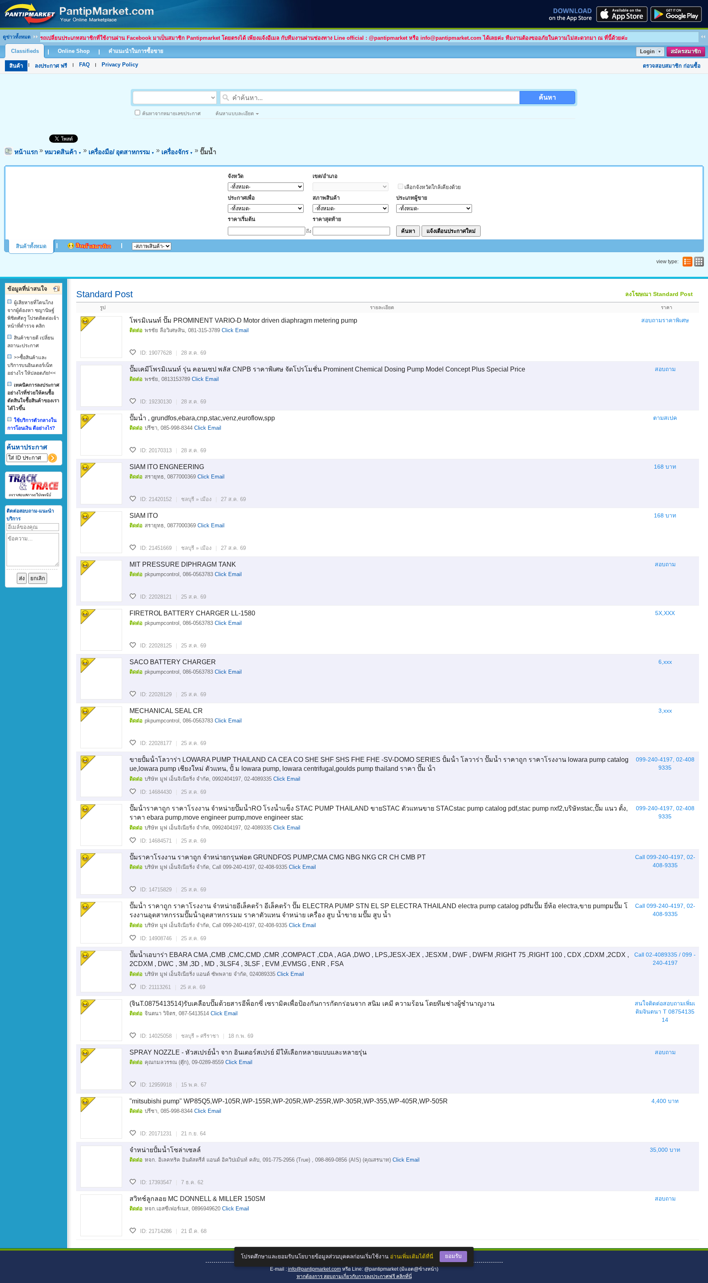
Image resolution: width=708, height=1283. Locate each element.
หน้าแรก (26, 151)
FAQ (84, 65)
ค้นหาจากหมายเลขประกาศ (171, 113)
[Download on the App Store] (621, 14)
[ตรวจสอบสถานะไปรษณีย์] (33, 495)
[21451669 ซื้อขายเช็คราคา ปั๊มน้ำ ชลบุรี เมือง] (101, 532)
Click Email (235, 330)
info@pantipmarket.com (314, 1269)
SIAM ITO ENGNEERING (166, 466)
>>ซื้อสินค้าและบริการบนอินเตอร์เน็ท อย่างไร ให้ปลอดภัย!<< (31, 365)
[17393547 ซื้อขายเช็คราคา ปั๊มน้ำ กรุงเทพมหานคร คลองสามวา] (101, 1166)
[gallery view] (698, 262)
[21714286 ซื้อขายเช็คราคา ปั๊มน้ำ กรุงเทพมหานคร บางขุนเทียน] (101, 1215)
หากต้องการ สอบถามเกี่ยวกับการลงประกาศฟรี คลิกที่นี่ (354, 1276)
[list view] (686, 262)
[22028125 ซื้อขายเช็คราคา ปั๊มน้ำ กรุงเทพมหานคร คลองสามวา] (101, 630)
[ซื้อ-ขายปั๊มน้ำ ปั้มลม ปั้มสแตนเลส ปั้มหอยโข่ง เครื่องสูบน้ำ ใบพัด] (79, 25)
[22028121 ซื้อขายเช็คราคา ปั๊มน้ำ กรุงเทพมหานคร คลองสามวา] (101, 581)
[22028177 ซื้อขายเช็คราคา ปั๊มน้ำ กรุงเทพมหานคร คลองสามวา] (101, 727)
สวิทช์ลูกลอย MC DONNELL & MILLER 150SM (197, 1198)
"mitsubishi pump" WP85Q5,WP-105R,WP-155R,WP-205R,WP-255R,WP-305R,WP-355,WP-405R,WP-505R (288, 1101)
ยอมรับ (453, 1256)
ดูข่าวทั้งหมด (17, 37)
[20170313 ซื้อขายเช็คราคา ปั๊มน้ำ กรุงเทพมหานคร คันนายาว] (101, 435)
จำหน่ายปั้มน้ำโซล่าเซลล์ (165, 1149)
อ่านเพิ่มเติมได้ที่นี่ (411, 1256)
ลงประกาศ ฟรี (51, 66)
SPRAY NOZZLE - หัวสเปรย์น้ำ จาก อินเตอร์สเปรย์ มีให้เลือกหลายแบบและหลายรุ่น (248, 1052)
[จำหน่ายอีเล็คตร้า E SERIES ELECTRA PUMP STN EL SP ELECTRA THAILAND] (101, 922)
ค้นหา (547, 97)
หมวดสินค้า (63, 151)
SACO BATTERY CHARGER (172, 662)
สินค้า (16, 66)
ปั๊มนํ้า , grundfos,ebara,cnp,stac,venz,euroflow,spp (202, 418)
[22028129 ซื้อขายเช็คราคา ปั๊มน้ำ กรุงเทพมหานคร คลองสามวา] (101, 679)
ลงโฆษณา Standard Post (659, 294)
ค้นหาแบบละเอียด (235, 113)
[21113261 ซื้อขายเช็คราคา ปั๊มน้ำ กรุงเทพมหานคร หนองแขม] (101, 971)
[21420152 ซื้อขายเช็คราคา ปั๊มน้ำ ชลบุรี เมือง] (101, 483)
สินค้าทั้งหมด (31, 246)
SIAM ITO (143, 515)
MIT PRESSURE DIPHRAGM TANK (182, 564)
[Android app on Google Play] (678, 14)
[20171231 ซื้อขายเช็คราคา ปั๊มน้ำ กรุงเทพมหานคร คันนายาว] (101, 1118)
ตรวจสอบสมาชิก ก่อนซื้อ (672, 66)
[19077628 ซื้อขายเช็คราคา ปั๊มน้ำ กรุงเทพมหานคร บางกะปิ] (101, 337)
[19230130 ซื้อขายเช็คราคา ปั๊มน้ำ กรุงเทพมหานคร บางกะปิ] (101, 386)
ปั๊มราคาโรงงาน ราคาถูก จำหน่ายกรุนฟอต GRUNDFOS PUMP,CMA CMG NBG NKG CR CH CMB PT (277, 857)
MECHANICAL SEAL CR (166, 710)
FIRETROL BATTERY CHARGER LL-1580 (192, 613)
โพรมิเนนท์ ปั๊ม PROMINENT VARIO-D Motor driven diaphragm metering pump (243, 320)
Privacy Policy (120, 65)
